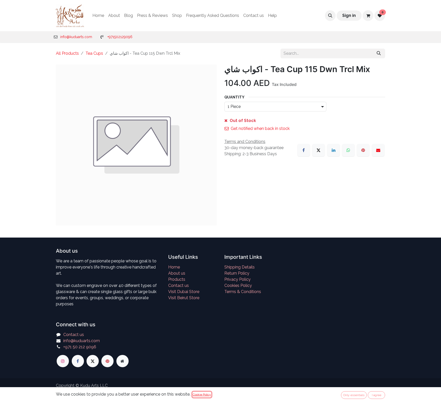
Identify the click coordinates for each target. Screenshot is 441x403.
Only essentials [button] (353, 395)
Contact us (178, 285)
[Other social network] (122, 361)
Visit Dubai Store (183, 291)
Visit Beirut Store (183, 297)
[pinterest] (107, 361)
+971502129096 (119, 37)
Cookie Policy (202, 394)
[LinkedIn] (333, 150)
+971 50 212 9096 (79, 346)
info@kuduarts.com (76, 37)
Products (176, 279)
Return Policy (236, 273)
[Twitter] (93, 361)
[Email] (378, 150)
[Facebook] (304, 150)
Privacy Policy (237, 279)
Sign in (349, 15)
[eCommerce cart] (368, 15)
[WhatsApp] (348, 150)
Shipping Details (239, 267)
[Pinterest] (363, 150)
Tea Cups (94, 53)
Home (174, 267)
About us (176, 273)
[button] (330, 15)
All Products (67, 53)
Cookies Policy (238, 285)
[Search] (378, 53)
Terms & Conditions (242, 291)
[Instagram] (63, 361)
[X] (318, 150)
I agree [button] (376, 395)
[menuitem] (98, 15)
